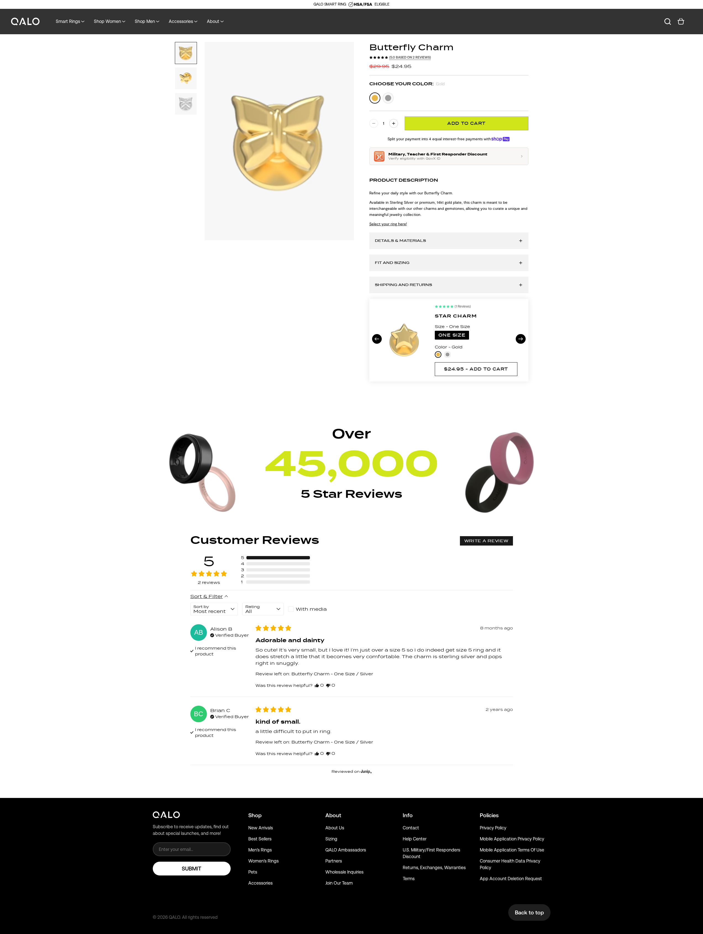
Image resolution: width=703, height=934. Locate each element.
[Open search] (668, 21)
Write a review (486, 541)
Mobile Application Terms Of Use (512, 850)
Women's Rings (263, 861)
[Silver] (388, 98)
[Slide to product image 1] (186, 53)
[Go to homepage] (25, 22)
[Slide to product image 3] (186, 104)
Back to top (529, 912)
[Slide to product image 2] (186, 78)
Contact (411, 827)
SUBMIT (191, 868)
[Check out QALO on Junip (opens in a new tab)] (366, 771)
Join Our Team (339, 883)
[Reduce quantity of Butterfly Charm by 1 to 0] (373, 123)
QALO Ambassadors (345, 850)
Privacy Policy (493, 827)
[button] (275, 557)
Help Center (414, 839)
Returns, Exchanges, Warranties (434, 867)
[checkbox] (309, 609)
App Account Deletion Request (511, 878)
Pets (252, 872)
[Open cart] (681, 21)
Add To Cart (466, 123)
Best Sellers (260, 839)
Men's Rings (260, 850)
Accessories (260, 883)
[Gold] (374, 98)
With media (311, 609)
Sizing (331, 839)
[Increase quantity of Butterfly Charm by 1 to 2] (393, 123)
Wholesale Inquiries (344, 872)
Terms (409, 878)
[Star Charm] (404, 340)
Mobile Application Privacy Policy (512, 839)
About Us (334, 827)
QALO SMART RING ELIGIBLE (351, 4)
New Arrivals (260, 827)
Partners (333, 861)
